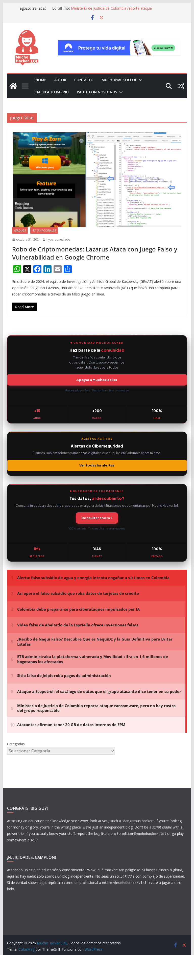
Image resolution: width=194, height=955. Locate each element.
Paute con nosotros (97, 92)
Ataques (20, 230)
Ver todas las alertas (96, 465)
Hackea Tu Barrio (52, 92)
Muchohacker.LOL (119, 79)
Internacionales (44, 230)
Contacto (83, 79)
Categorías (16, 743)
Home (40, 79)
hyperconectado (58, 239)
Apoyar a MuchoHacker (96, 380)
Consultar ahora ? (96, 518)
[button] (139, 79)
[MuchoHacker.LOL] (13, 86)
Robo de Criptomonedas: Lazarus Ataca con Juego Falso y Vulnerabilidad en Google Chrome (94, 253)
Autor (60, 79)
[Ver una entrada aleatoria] (181, 86)
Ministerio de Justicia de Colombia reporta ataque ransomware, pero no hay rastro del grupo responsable (116, 11)
